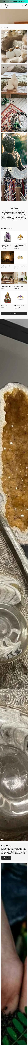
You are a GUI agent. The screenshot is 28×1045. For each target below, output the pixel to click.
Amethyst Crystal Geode (19, 286)
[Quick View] (4, 239)
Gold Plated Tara (4, 305)
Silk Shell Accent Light (5, 265)
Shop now (6, 857)
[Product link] (7, 240)
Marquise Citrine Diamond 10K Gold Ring (20, 246)
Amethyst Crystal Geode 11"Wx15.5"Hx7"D (6, 246)
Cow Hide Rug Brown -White (7, 286)
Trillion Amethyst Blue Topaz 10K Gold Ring (20, 306)
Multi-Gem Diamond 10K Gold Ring (20, 266)
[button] (2, 5)
